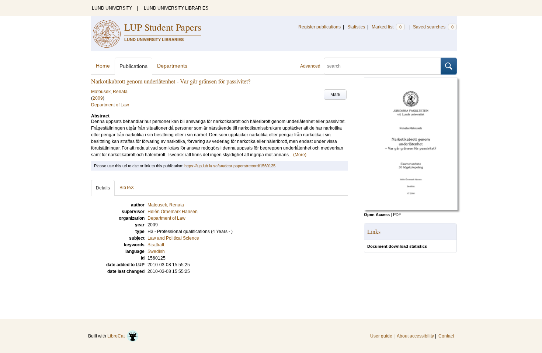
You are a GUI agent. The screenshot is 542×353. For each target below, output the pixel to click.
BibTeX (126, 187)
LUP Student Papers (162, 27)
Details (103, 188)
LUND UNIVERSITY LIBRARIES (176, 8)
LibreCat (117, 336)
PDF (397, 214)
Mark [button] (335, 94)
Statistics (356, 27)
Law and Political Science (173, 238)
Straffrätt (155, 244)
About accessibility (415, 336)
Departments (172, 66)
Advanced (310, 66)
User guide (381, 336)
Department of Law (110, 104)
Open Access (377, 214)
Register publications (319, 27)
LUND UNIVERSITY (112, 8)
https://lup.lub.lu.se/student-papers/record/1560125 (229, 166)
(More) (299, 154)
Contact (446, 336)
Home (103, 66)
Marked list (387, 27)
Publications (133, 66)
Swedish (156, 251)
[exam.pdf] (411, 208)
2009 (98, 98)
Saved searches (433, 27)
